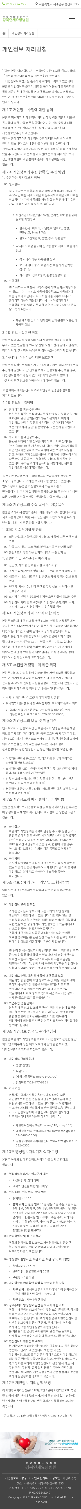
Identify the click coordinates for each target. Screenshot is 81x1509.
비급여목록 (69, 1478)
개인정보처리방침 (16, 1478)
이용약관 (55, 1478)
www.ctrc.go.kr (61, 1141)
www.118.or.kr (54, 1125)
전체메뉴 (72, 18)
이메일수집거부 (38, 1478)
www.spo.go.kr (63, 1131)
